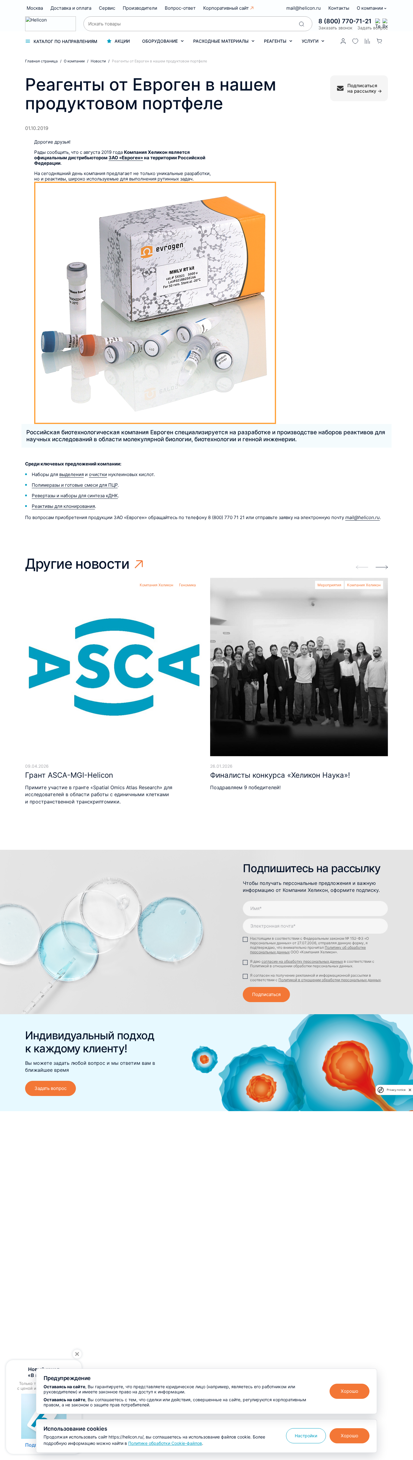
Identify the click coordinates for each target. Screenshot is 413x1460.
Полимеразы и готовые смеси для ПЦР (75, 485)
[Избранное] (355, 41)
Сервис (107, 8)
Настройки (306, 1435)
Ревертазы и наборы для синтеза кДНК (75, 495)
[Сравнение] (367, 41)
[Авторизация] (343, 41)
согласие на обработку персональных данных (302, 961)
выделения (71, 474)
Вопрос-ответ (180, 8)
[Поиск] (301, 24)
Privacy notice (396, 1089)
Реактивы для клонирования (63, 506)
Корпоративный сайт (226, 8)
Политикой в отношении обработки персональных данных (329, 980)
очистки (98, 474)
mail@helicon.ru (303, 8)
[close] (410, 1090)
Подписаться (266, 994)
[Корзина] (379, 41)
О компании (370, 8)
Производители (140, 8)
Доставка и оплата (70, 8)
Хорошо (349, 1391)
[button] (382, 567)
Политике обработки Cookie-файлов (165, 1443)
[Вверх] (400, 1264)
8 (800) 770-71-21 (345, 21)
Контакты (338, 8)
